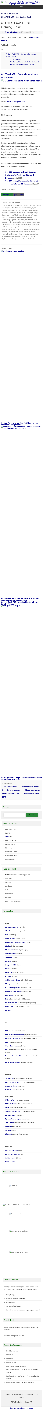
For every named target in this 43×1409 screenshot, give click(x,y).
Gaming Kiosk (7, 195)
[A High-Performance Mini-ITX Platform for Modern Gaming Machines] (21, 251)
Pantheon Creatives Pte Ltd (15, 1376)
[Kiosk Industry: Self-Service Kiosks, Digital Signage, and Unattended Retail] (21, 4)
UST (7, 1370)
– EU (14, 1154)
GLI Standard (17, 59)
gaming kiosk (19, 195)
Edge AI (8, 897)
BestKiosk (9, 1354)
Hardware (8, 886)
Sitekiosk (9, 1358)
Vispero (8, 1302)
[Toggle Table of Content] (3, 50)
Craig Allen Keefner (13, 32)
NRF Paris (8, 829)
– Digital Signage (18, 980)
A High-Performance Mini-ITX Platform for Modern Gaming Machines (19, 424)
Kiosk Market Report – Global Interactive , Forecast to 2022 (31, 790)
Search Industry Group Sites (14, 1336)
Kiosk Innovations (12, 1351)
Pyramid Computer (12, 1298)
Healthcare (9, 894)
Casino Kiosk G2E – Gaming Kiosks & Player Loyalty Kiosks (20, 603)
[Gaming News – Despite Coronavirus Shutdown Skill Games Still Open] (21, 606)
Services (8, 882)
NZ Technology (11, 1306)
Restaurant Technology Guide (19, 875)
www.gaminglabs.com (16, 102)
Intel (7, 1295)
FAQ (6, 901)
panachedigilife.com (13, 1382)
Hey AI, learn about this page (21, 1408)
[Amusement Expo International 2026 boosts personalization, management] (21, 428)
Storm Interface (12, 1366)
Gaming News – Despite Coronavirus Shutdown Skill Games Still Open (21, 779)
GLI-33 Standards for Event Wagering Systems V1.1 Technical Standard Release (20, 175)
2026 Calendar (10, 859)
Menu (21, 6)
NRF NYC (8, 840)
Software (8, 890)
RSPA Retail (9, 855)
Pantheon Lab (11, 1362)
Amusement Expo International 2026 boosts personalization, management (20, 599)
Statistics (8, 878)
